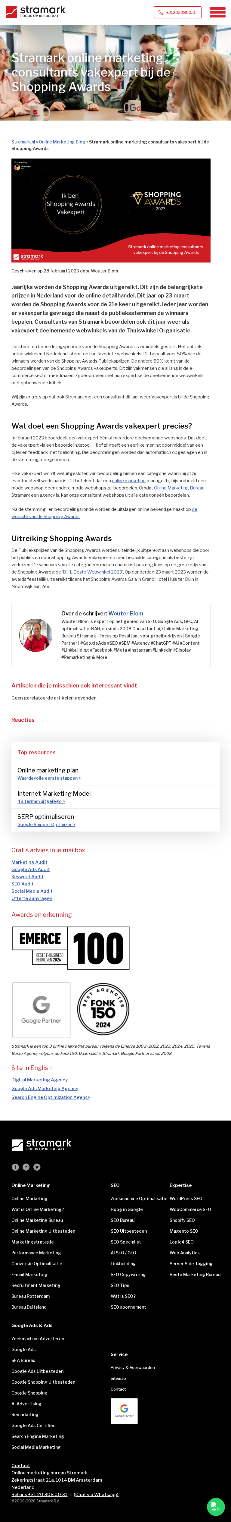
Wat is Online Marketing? (37, 1209)
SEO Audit (22, 884)
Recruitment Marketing (35, 1285)
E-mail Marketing (29, 1274)
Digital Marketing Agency (39, 1080)
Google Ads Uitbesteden (37, 1371)
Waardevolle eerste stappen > (49, 778)
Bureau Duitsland (29, 1307)
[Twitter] (37, 1168)
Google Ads (23, 1349)
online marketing (129, 480)
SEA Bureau (23, 1360)
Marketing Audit (29, 862)
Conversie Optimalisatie (36, 1263)
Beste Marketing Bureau (195, 1274)
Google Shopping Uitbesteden (43, 1382)
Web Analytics (185, 1252)
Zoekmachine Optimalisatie (136, 1198)
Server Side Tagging (191, 1263)
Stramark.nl (23, 141)
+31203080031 (181, 12)
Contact (118, 1389)
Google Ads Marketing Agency (44, 1088)
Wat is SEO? (123, 1296)
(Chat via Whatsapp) (96, 1494)
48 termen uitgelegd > (41, 801)
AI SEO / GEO (123, 1252)
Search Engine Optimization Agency (50, 1097)
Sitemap (118, 1378)
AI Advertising (26, 1403)
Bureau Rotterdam (30, 1296)
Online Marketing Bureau (179, 488)
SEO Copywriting (128, 1274)
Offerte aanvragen (31, 898)
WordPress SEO (186, 1198)
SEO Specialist (126, 1241)
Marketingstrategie (32, 1241)
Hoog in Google (127, 1209)
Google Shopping (29, 1392)
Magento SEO (184, 1231)
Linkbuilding (123, 1263)
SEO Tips (120, 1285)
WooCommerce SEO (190, 1209)
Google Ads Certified (33, 1425)
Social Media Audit (32, 891)
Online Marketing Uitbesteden (43, 1231)
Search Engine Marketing (37, 1436)
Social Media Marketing (36, 1447)
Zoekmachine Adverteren (37, 1338)
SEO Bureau (122, 1220)
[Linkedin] (26, 1168)
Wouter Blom (125, 613)
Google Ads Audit (30, 869)
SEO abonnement (128, 1307)
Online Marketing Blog (62, 141)
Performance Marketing (36, 1252)
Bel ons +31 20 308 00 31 (39, 1494)
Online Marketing (29, 1198)
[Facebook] (15, 1168)
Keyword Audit (27, 876)
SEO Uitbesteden (129, 1231)
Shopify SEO (182, 1220)
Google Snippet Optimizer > (46, 824)
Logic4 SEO (182, 1241)
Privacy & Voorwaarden (133, 1367)
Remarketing (24, 1414)
